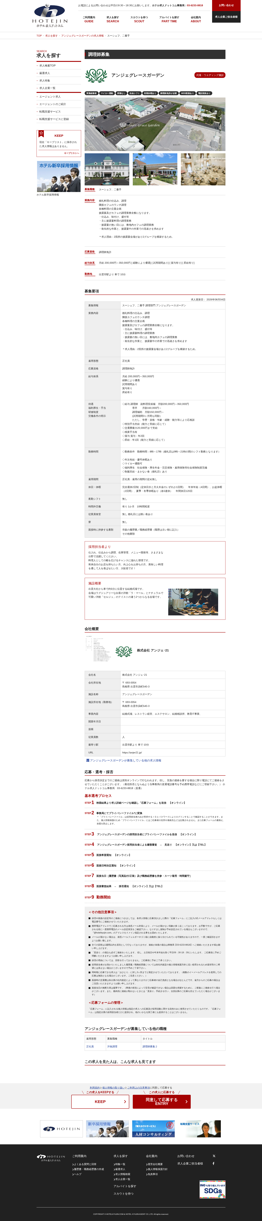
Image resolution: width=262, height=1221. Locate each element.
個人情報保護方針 (158, 1169)
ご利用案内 (89, 17)
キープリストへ (71, 153)
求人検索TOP (47, 65)
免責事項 (153, 1174)
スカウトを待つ (139, 17)
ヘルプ (77, 1174)
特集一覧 (120, 1164)
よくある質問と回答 (85, 1164)
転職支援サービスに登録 (54, 119)
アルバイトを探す (169, 17)
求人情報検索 (122, 1174)
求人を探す (113, 17)
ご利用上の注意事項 (138, 1087)
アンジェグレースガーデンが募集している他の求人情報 (125, 760)
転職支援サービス (50, 111)
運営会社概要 (155, 1164)
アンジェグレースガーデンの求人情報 (82, 35)
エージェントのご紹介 (52, 104)
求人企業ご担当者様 (226, 16)
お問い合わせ (185, 1156)
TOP (39, 35)
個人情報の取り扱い (113, 1087)
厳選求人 (44, 73)
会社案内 (196, 17)
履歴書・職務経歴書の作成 (89, 1169)
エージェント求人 (50, 96)
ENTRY (162, 1101)
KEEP (100, 1101)
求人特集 (44, 80)
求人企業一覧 (47, 87)
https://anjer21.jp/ (132, 752)
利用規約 (95, 1087)
